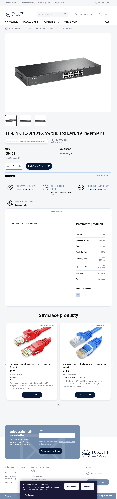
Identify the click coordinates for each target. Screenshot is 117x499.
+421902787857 (97, 473)
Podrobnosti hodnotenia (38, 141)
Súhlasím (87, 486)
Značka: (56, 142)
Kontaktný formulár (98, 482)
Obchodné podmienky (27, 3)
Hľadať (64, 14)
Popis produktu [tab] (57, 212)
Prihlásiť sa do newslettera (50, 451)
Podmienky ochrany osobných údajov (51, 3)
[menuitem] (13, 22)
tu (50, 489)
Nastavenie (29, 495)
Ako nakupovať (10, 3)
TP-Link (85, 295)
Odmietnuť (71, 486)
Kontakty (8, 482)
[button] (58, 404)
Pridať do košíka (35, 166)
